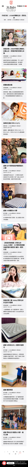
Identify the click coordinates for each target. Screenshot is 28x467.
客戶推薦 (5, 170)
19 (9, 454)
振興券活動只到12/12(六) (11, 123)
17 (20, 451)
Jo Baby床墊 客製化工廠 (16, 462)
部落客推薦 (5, 56)
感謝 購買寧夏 (8, 390)
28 (15, 454)
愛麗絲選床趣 (7, 85)
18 (23, 451)
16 (16, 451)
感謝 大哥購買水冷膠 (10, 210)
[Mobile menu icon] (2, 6)
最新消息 (5, 125)
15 (13, 451)
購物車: (22, 6)
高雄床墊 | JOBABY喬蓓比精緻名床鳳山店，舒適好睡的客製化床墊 (13, 51)
